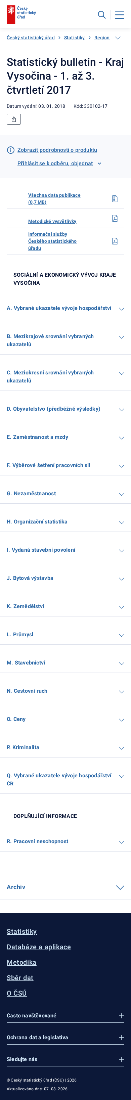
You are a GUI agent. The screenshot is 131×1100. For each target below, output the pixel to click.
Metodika (22, 962)
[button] (65, 1016)
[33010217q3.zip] (115, 198)
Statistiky (74, 37)
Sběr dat (20, 978)
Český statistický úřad (31, 37)
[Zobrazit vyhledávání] (101, 14)
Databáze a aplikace (39, 947)
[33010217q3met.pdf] (115, 218)
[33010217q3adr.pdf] (115, 241)
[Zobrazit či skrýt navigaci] (118, 38)
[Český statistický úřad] (21, 14)
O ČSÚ (17, 993)
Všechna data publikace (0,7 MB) (54, 198)
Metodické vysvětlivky (52, 221)
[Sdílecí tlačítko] (14, 119)
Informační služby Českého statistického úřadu (52, 241)
